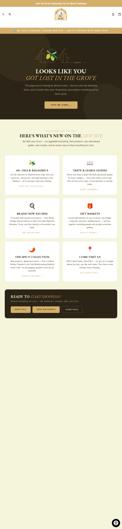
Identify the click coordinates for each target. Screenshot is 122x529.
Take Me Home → (61, 105)
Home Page (72, 309)
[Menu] (3, 14)
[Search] (10, 14)
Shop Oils (20, 309)
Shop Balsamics (46, 309)
